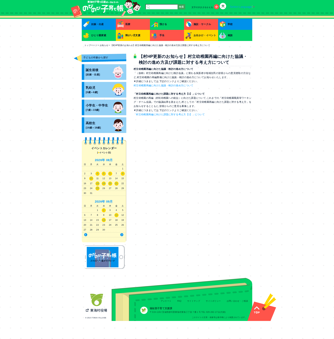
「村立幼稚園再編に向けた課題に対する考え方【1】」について (169, 114)
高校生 (93, 125)
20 (110, 183)
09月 (109, 201)
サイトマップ (193, 301)
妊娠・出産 (97, 24)
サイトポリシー (213, 301)
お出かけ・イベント (205, 35)
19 (103, 183)
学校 (230, 24)
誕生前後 (93, 72)
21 (116, 183)
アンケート (166, 301)
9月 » (115, 235)
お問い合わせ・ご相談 (237, 301)
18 (97, 183)
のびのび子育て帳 (104, 257)
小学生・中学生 (97, 107)
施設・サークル (202, 24)
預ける (163, 24)
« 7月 (92, 235)
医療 (127, 24)
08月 (109, 160)
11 (116, 215)
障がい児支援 (132, 35)
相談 (230, 35)
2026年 (100, 160)
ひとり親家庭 (98, 35)
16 (103, 220)
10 (91, 178)
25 (97, 188)
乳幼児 (92, 90)
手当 (162, 35)
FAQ (179, 301)
